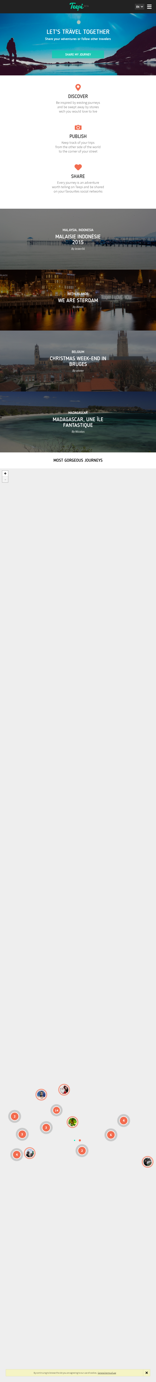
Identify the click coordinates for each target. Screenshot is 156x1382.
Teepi (78, 6)
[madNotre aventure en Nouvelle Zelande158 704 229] (147, 1162)
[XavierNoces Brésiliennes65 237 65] (29, 1153)
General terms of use (107, 1372)
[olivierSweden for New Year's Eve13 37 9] (64, 1089)
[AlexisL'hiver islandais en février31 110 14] (41, 1094)
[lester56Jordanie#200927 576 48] (72, 1122)
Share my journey (78, 54)
